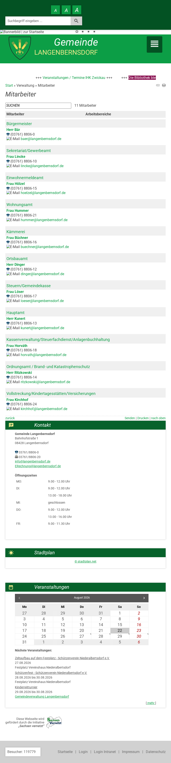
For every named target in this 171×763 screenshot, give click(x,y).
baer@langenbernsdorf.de (41, 139)
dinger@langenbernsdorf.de (42, 274)
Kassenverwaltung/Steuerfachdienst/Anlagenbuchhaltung (58, 339)
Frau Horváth (16, 346)
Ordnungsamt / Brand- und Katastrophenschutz (48, 366)
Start (9, 85)
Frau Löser (15, 292)
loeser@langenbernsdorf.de (42, 301)
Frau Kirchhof (17, 400)
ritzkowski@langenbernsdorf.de (45, 382)
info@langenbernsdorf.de (32, 461)
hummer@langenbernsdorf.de (44, 220)
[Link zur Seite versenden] (157, 86)
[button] (144, 598)
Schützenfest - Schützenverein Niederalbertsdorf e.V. (51, 673)
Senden (130, 418)
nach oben (158, 418)
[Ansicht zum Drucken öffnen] (164, 86)
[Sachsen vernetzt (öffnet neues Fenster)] (33, 727)
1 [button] (76, 32)
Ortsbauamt (17, 258)
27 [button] (81, 636)
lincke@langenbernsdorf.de (42, 166)
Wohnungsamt (19, 204)
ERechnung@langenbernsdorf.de (38, 466)
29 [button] (120, 636)
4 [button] (94, 32)
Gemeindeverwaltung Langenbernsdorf (42, 697)
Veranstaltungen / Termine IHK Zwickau (68, 78)
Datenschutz (156, 752)
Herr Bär (13, 130)
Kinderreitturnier (26, 687)
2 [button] (82, 32)
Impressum (131, 752)
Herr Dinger (15, 264)
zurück (10, 418)
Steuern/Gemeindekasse (28, 285)
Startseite (65, 752)
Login (83, 752)
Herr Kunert (15, 318)
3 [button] (88, 32)
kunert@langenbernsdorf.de (42, 328)
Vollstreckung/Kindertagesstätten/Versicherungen (51, 393)
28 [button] (101, 636)
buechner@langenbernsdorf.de (45, 247)
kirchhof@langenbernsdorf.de (44, 409)
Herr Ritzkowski (19, 372)
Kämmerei (15, 231)
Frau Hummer (17, 210)
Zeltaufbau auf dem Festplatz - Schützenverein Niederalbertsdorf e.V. (62, 658)
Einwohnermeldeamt (24, 177)
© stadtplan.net (85, 561)
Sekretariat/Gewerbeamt (28, 150)
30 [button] (139, 636)
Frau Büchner (17, 238)
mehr (151, 703)
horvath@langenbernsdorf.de (43, 355)
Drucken (143, 418)
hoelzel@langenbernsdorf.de (43, 193)
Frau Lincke (15, 156)
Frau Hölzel (15, 184)
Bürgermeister (19, 123)
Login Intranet (105, 752)
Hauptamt (15, 312)
